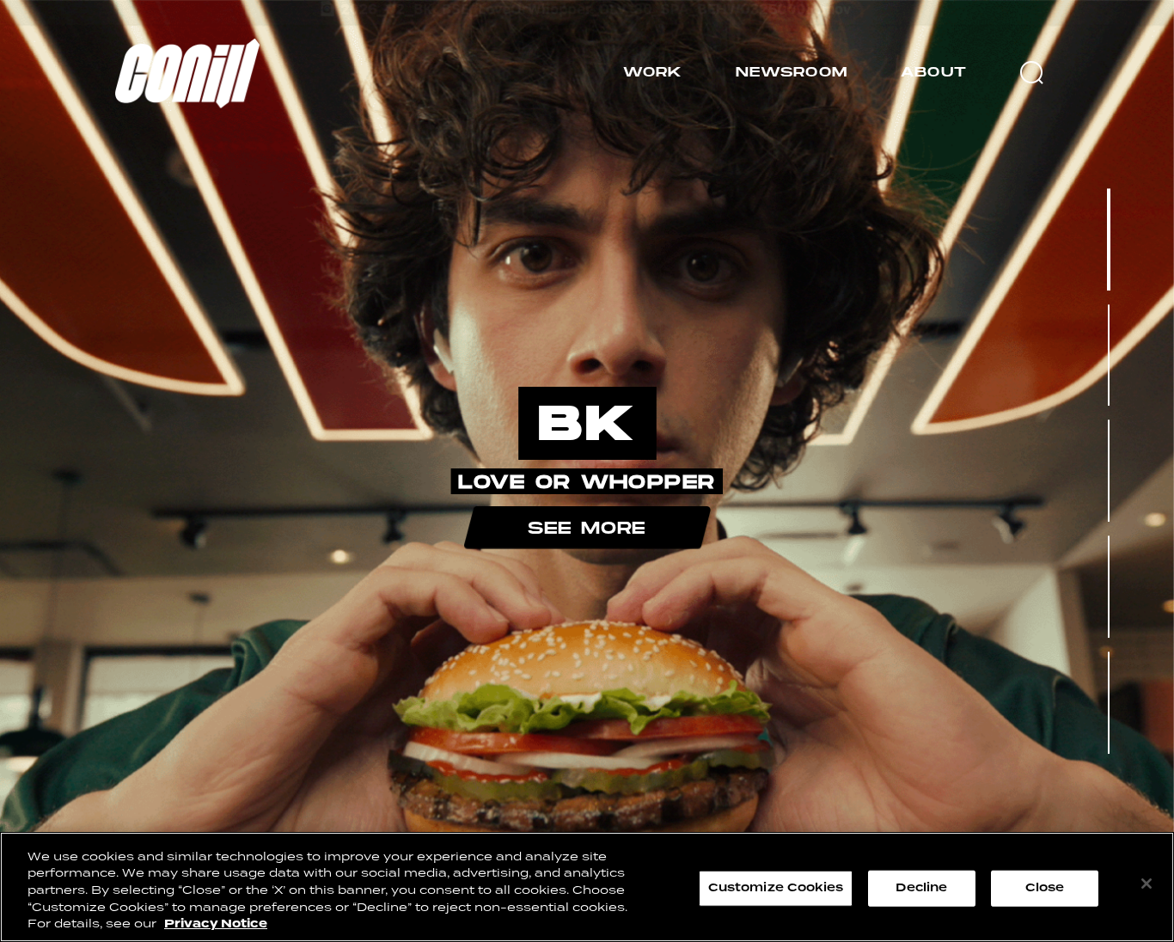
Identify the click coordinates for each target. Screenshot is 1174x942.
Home (131, 45)
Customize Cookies (775, 887)
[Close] (1146, 883)
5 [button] (1108, 702)
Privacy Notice (215, 924)
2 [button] (1108, 355)
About (934, 72)
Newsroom (791, 72)
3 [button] (1108, 471)
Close (1045, 887)
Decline (921, 887)
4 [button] (1109, 587)
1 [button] (1109, 240)
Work (652, 72)
